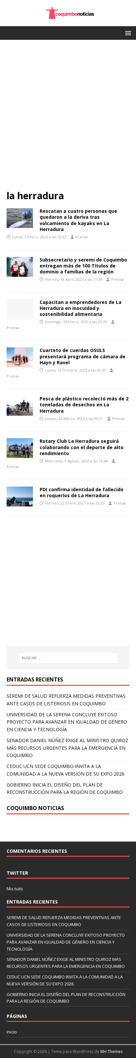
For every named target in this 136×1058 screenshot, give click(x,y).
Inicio (12, 1032)
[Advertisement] (68, 118)
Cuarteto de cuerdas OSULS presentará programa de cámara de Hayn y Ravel (82, 356)
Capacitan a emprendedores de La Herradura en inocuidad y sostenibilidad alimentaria (80, 308)
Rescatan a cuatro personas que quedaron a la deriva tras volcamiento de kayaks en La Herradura (78, 220)
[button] (126, 32)
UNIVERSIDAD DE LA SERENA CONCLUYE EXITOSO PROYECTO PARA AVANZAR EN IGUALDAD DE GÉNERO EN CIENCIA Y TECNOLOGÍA (67, 722)
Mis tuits (15, 889)
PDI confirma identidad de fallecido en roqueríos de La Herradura (81, 492)
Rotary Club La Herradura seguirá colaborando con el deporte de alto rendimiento (81, 447)
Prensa (82, 236)
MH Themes (111, 1051)
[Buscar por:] (68, 658)
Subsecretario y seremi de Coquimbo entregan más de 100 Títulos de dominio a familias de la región (83, 266)
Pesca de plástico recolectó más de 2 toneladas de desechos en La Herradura (84, 404)
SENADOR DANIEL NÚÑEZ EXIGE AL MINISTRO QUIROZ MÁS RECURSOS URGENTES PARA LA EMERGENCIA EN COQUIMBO (67, 747)
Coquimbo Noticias (35, 808)
